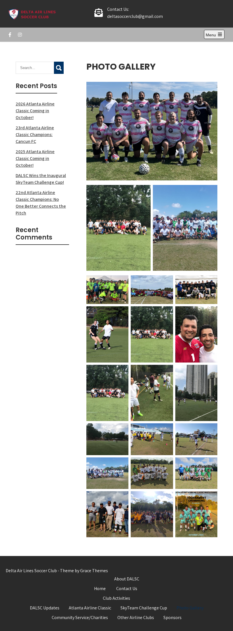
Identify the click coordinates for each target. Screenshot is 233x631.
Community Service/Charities (80, 617)
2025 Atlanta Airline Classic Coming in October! (35, 158)
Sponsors (172, 617)
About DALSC (126, 579)
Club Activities (116, 598)
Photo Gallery (189, 608)
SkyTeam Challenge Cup (143, 608)
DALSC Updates (44, 608)
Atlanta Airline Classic (90, 608)
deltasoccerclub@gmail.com (135, 16)
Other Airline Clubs (135, 617)
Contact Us (126, 589)
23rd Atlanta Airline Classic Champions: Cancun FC (35, 134)
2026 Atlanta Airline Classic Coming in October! (35, 110)
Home (100, 589)
